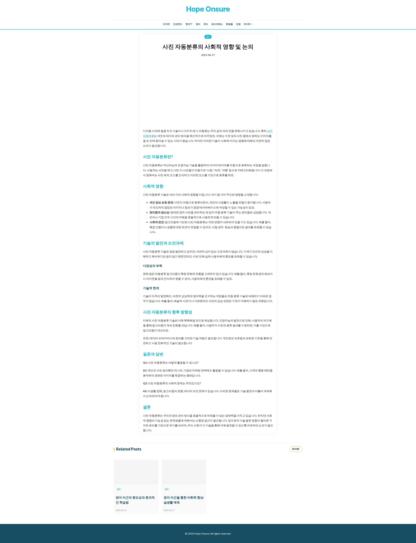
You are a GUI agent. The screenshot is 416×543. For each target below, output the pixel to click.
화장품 (229, 24)
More (248, 24)
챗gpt (189, 24)
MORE (295, 449)
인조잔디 (177, 24)
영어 (198, 24)
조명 (238, 24)
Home (166, 24)
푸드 (206, 24)
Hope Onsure (208, 9)
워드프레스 (217, 24)
